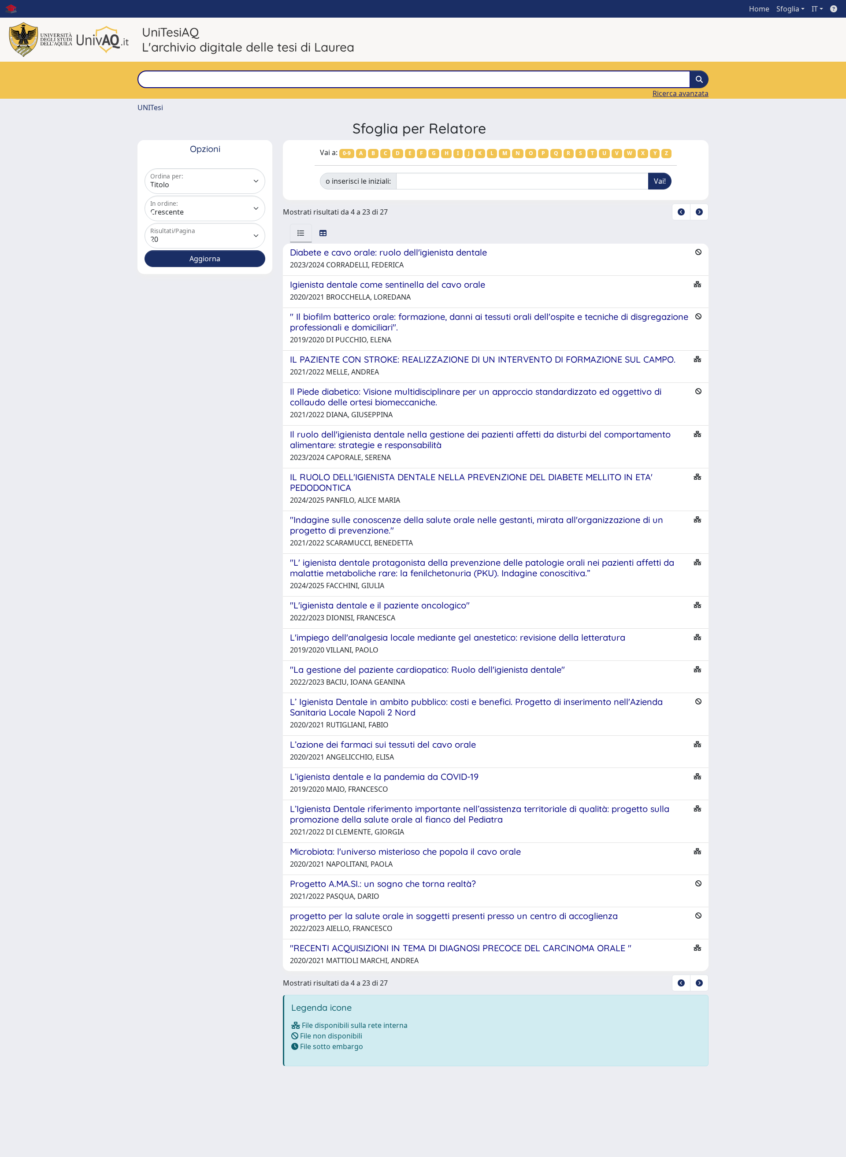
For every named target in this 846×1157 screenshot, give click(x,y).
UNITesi (150, 107)
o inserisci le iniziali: (358, 181)
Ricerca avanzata (681, 93)
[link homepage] (14, 9)
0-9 (347, 153)
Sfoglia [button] (787, 9)
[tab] (301, 233)
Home (759, 9)
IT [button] (815, 9)
